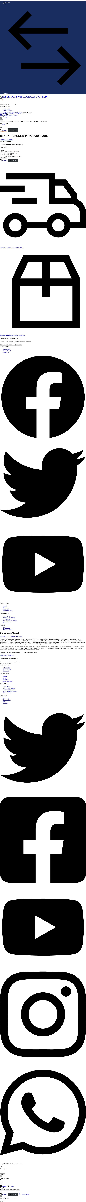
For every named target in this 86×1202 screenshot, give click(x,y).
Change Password (8, 629)
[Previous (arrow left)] (0, 1201)
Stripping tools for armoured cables (12, 112)
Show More (3, 158)
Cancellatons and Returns (10, 620)
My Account (6, 628)
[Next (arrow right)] (2, 1201)
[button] (4, 130)
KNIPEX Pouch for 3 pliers (10, 115)
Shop (6, 113)
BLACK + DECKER (7, 140)
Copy (18, 1189)
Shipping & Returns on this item (8, 247)
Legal (4, 701)
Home (1, 113)
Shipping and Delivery (9, 617)
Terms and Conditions (9, 619)
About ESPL (6, 349)
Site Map (5, 703)
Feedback (5, 609)
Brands (5, 606)
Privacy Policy (7, 622)
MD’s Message (7, 350)
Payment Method (7, 610)
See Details (20, 247)
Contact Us (6, 352)
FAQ (4, 3)
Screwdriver (6, 109)
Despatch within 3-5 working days (9, 335)
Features (2, 150)
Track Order (6, 2)
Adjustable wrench (8, 110)
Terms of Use (6, 700)
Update (2, 1174)
